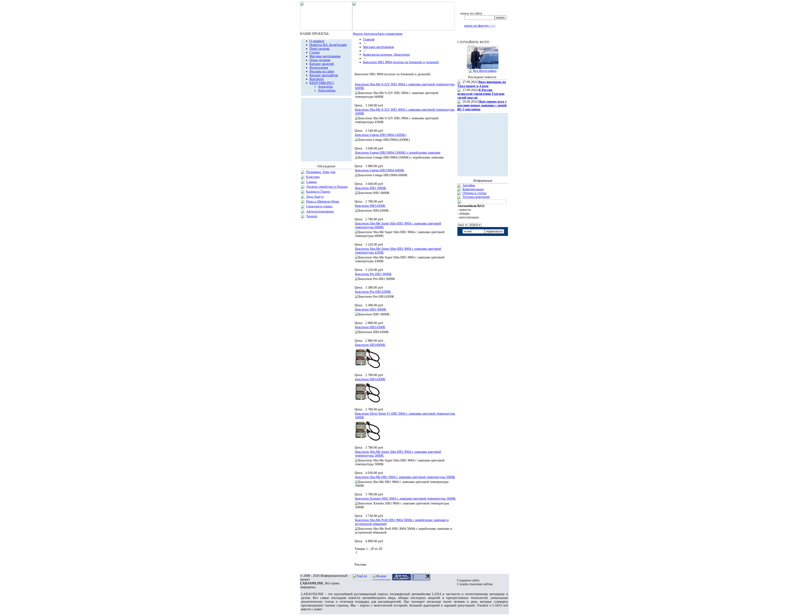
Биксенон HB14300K (370, 205)
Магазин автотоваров (324, 56)
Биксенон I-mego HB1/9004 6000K (379, 170)
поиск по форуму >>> (480, 25)
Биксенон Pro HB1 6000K (373, 274)
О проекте (316, 41)
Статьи (314, 52)
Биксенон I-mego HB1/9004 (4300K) (380, 135)
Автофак (468, 185)
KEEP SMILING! (321, 83)
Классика (313, 177)
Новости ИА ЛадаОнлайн (328, 45)
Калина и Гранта (318, 191)
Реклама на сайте (321, 71)
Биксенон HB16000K (370, 345)
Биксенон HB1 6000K (370, 188)
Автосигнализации (320, 211)
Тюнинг (312, 216)
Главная (368, 39)
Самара (311, 182)
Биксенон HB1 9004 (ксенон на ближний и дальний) (401, 62)
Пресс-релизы (319, 48)
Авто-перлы (326, 90)
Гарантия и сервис (319, 206)
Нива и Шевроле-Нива (322, 201)
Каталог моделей (321, 64)
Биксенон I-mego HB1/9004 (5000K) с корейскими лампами (397, 152)
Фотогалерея (318, 67)
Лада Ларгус (315, 196)
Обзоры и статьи (474, 193)
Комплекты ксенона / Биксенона (386, 54)
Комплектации (473, 189)
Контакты (316, 79)
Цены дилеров (319, 60)
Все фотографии (485, 71)
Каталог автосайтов (323, 75)
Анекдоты (325, 86)
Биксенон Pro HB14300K (373, 291)
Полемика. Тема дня (320, 172)
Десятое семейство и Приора (327, 186)
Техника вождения (475, 197)
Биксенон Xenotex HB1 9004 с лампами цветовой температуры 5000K (405, 498)
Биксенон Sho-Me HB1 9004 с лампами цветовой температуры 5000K (405, 477)
